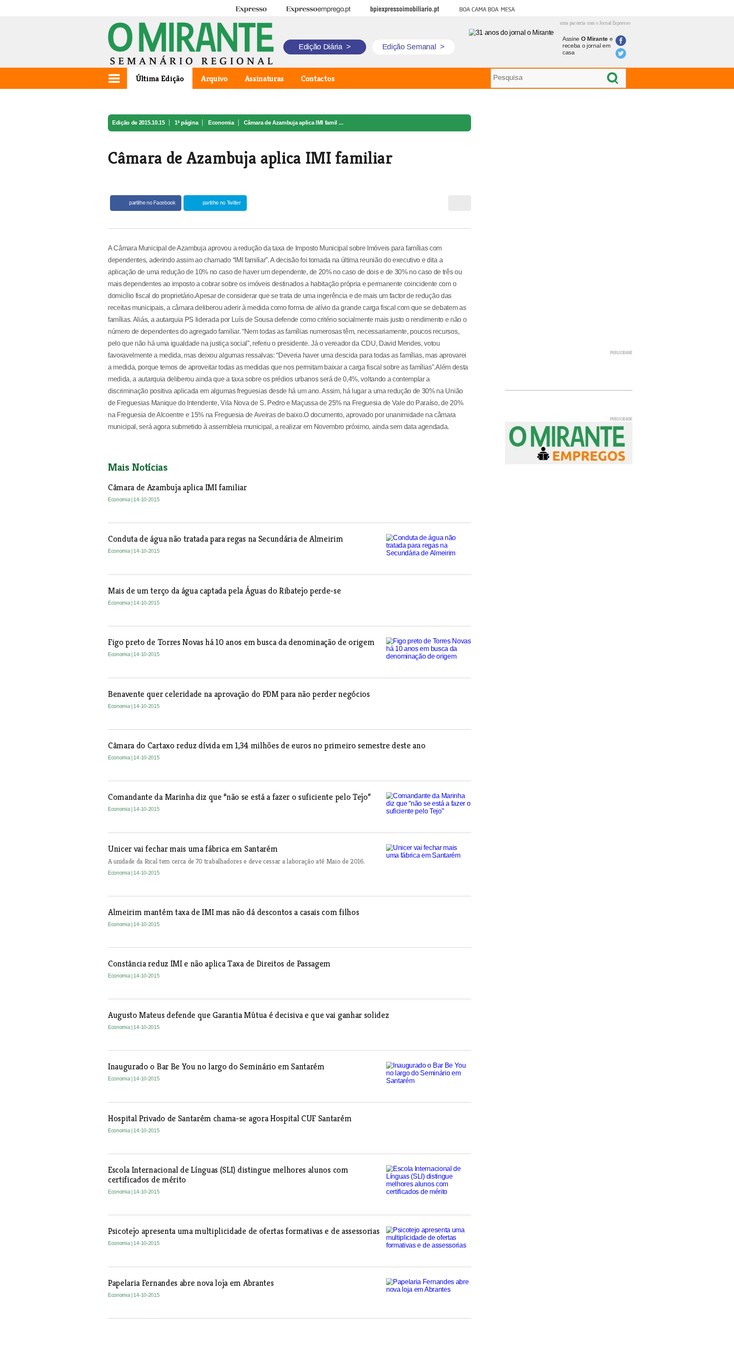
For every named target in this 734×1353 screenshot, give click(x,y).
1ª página (186, 122)
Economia (221, 122)
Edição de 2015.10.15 (138, 122)
